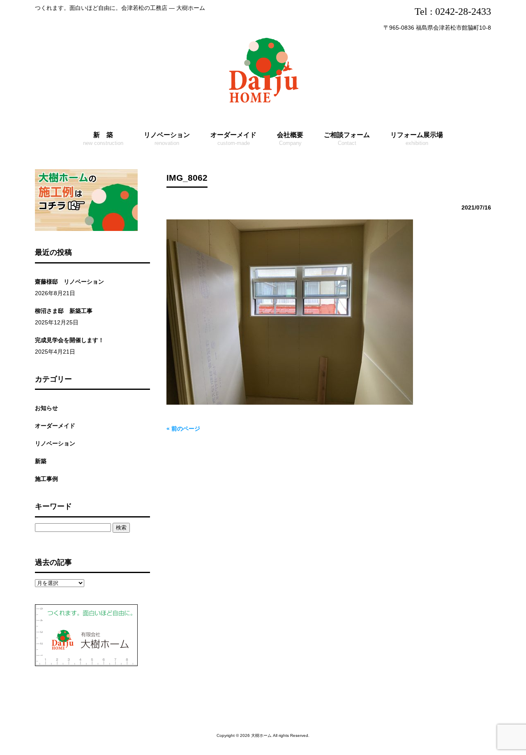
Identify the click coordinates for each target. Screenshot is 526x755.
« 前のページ (183, 428)
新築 (40, 461)
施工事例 (46, 478)
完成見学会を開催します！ (69, 340)
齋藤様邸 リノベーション (69, 281)
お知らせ (46, 408)
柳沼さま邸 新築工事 (63, 311)
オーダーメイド (55, 425)
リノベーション (55, 443)
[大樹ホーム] (263, 104)
